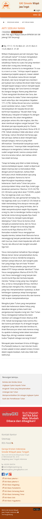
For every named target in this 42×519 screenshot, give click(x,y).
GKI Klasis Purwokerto (12, 488)
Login (37, 10)
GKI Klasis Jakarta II (11, 482)
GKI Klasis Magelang (11, 485)
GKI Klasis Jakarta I (11, 478)
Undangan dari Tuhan (10, 392)
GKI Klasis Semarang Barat (14, 491)
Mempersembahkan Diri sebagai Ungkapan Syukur (20, 395)
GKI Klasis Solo (9, 497)
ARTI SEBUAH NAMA (28, 22)
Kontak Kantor (9, 434)
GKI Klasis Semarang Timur (14, 494)
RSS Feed (7, 443)
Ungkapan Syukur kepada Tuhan (14, 385)
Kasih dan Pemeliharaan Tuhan (13, 399)
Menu (35, 15)
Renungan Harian (13, 22)
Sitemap (6, 438)
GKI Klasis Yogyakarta (12, 501)
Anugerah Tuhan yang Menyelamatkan (16, 389)
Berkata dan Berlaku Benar (12, 382)
